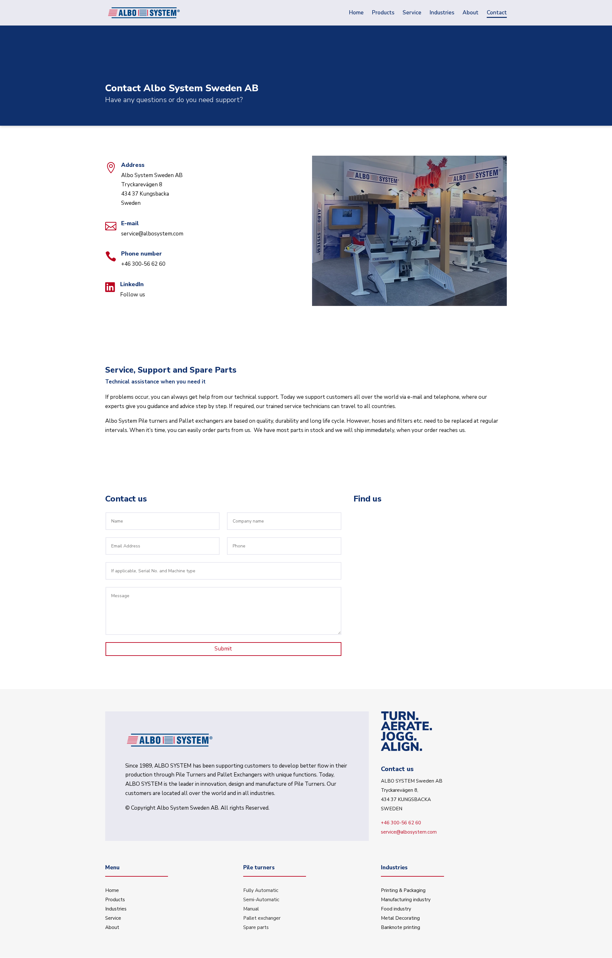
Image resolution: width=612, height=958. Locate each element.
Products (115, 899)
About (112, 927)
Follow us (132, 294)
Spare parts (256, 927)
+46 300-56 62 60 (143, 264)
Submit (223, 648)
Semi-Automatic (261, 899)
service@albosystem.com (152, 233)
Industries (116, 909)
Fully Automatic (260, 890)
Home (112, 890)
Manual (251, 909)
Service (113, 918)
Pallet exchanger (261, 918)
